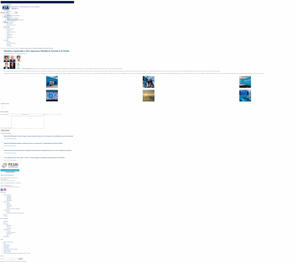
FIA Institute (6, 247)
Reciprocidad (6, 26)
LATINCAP (9, 233)
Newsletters (9, 45)
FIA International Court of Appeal (11, 249)
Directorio (9, 204)
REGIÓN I (9, 197)
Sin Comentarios (7, 53)
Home (8, 48)
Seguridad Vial (7, 27)
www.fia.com (16, 186)
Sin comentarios (12, 138)
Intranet (8, 211)
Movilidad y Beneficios (9, 22)
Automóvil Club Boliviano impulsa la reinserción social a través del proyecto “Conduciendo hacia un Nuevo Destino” (33, 143)
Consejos (9, 30)
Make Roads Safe (7, 251)
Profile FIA (9, 3)
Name (4, 114)
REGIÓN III (9, 200)
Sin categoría (16, 48)
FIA (4, 243)
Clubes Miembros (7, 15)
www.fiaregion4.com (9, 186)
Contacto (6, 215)
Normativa (9, 36)
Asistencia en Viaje (8, 16)
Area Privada (6, 210)
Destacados (6, 221)
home (5, 222)
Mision (8, 203)
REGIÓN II (9, 199)
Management (9, 206)
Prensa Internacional (11, 43)
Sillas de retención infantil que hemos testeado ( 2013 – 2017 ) (17, 253)
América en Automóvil (11, 20)
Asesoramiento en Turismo (12, 18)
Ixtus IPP (24, 261)
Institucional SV (10, 29)
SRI (7, 38)
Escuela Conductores (11, 31)
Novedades (6, 40)
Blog (11, 48)
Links (5, 21)
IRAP (8, 33)
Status (8, 14)
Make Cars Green (7, 250)
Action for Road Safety (8, 242)
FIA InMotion (6, 246)
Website (45, 114)
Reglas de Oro (10, 37)
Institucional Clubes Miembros (13, 15)
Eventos (8, 44)
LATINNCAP (9, 34)
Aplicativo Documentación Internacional (15, 213)
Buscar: (2, 258)
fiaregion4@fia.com (8, 185)
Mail (25, 114)
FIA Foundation (7, 244)
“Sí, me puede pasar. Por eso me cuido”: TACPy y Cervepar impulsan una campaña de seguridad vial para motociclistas (34, 157)
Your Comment (6, 128)
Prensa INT (9, 228)
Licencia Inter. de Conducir (12, 19)
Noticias (8, 41)
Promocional (9, 23)
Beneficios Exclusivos (11, 24)
